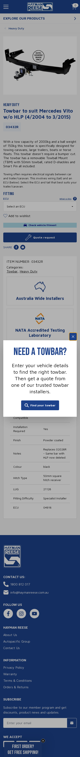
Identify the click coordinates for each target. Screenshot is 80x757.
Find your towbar (43, 405)
